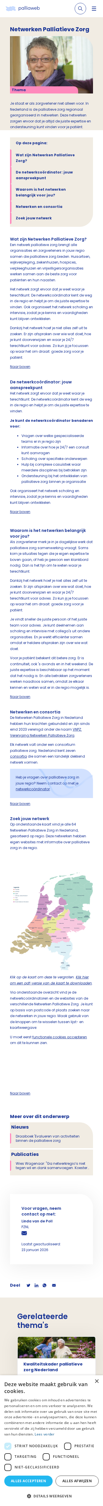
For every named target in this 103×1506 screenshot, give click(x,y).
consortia (18, 756)
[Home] (23, 8)
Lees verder (44, 1434)
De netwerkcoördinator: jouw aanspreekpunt (44, 175)
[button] (51, 1496)
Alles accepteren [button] (28, 1480)
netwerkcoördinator (33, 789)
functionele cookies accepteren (59, 1037)
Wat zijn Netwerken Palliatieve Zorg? (45, 158)
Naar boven (20, 366)
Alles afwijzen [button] (77, 1480)
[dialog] (51, 1440)
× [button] (96, 1381)
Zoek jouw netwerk (34, 218)
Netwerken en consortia (39, 206)
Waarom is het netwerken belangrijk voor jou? (41, 192)
